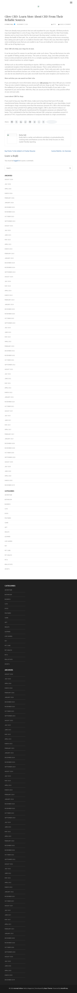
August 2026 (9, 179)
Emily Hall (10, 24)
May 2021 (8, 425)
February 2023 (9, 346)
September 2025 (10, 221)
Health (7, 532)
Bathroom (8, 499)
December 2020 (10, 443)
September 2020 (10, 457)
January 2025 (9, 258)
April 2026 (8, 188)
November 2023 (10, 313)
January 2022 (9, 397)
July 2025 (8, 230)
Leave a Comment (65, 24)
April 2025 (8, 244)
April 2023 (8, 341)
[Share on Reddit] (34, 122)
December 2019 (10, 485)
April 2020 (8, 476)
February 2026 (9, 198)
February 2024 (9, 300)
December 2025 (10, 207)
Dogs (6, 513)
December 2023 (10, 309)
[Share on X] (16, 122)
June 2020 (8, 471)
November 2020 (10, 448)
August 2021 (9, 411)
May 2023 (8, 337)
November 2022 (10, 355)
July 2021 (8, 415)
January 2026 (9, 202)
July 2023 (8, 327)
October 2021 (9, 406)
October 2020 (9, 452)
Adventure (8, 495)
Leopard (7, 536)
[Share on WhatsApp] (25, 122)
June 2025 (8, 235)
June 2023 (8, 332)
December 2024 (10, 263)
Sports (7, 569)
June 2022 (8, 378)
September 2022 (10, 364)
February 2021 (9, 434)
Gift (6, 527)
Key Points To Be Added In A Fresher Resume (20, 151)
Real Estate (9, 564)
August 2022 (9, 369)
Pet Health (8, 555)
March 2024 (8, 295)
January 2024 (9, 304)
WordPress (64, 988)
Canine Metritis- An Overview (61, 151)
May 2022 (8, 383)
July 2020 (8, 466)
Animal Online (18, 988)
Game (6, 522)
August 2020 (9, 462)
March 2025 (8, 249)
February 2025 (9, 253)
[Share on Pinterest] (30, 122)
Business (8, 504)
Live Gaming (8, 541)
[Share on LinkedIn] (21, 122)
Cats (6, 509)
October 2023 (9, 318)
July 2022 (8, 374)
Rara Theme (48, 988)
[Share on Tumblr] (39, 122)
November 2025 (10, 212)
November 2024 (10, 267)
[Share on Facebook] (12, 122)
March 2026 (8, 193)
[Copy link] (51, 122)
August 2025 (9, 226)
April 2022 (8, 388)
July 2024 (8, 281)
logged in (17, 160)
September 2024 (10, 272)
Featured (8, 518)
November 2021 (10, 401)
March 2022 (8, 392)
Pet (6, 546)
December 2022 (10, 351)
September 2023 (10, 323)
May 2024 (8, 286)
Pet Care (8, 550)
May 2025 (8, 239)
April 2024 (8, 290)
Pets (54, 24)
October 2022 (9, 360)
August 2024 (9, 276)
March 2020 (8, 480)
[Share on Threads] (43, 122)
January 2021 (9, 439)
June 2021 (8, 420)
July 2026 (8, 184)
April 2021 (8, 429)
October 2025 (9, 216)
